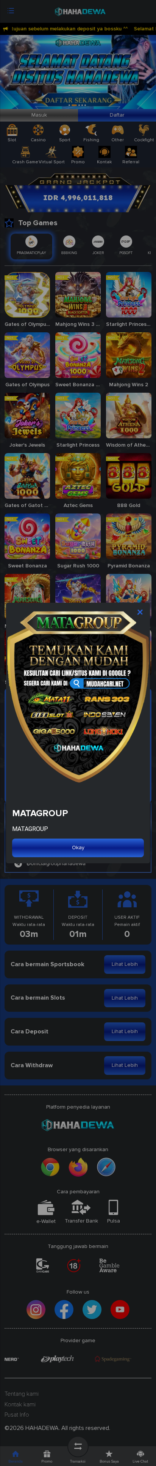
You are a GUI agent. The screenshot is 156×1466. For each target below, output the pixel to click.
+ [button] (140, 612)
